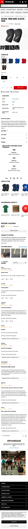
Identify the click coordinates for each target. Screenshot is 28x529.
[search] (14, 5)
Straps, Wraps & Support (9, 16)
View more (4, 243)
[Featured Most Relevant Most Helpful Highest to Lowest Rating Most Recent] (19, 262)
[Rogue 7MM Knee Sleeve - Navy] (11, 61)
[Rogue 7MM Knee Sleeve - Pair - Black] (4, 61)
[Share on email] (21, 178)
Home (2, 16)
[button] (2, 5)
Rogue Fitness (15, 98)
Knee (25, 16)
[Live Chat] (20, 1)
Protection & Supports (19, 16)
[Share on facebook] (10, 178)
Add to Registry (15, 91)
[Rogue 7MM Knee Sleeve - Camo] (4, 68)
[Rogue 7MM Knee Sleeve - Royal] (17, 61)
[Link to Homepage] (9, 2)
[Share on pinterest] (17, 178)
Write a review (17, 23)
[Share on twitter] (14, 178)
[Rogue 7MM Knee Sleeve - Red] (24, 61)
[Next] (26, 436)
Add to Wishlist (6, 91)
